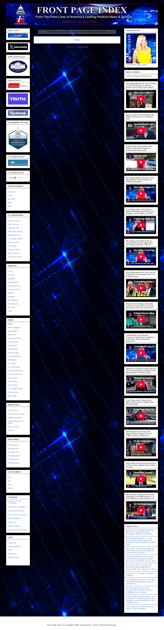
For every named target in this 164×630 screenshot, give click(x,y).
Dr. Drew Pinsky (14, 367)
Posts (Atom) (82, 47)
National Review (14, 286)
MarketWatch (13, 300)
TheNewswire (13, 459)
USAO (10, 488)
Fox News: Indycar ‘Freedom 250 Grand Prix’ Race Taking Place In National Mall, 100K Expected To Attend (141, 567)
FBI (9, 477)
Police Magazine (14, 546)
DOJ (9, 485)
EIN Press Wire (14, 463)
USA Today (12, 246)
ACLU (11, 430)
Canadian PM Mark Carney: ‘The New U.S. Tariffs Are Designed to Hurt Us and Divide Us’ (140, 582)
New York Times (14, 221)
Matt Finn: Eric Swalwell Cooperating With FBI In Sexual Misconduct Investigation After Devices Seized (140, 532)
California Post (13, 228)
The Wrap (12, 307)
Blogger (113, 625)
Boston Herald (13, 253)
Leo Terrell (12, 363)
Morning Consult (14, 289)
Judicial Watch (13, 410)
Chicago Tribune (14, 249)
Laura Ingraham (14, 356)
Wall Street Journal (15, 231)
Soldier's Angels (14, 526)
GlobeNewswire (14, 456)
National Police (13, 557)
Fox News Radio (14, 338)
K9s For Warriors (14, 518)
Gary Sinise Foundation (17, 507)
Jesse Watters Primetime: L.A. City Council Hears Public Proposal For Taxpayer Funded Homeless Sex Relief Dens (141, 541)
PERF (10, 550)
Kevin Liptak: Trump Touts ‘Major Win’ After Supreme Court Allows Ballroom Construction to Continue (140, 551)
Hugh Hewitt (12, 349)
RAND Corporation (15, 418)
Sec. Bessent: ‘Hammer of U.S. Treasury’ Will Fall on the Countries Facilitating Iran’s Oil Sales (139, 590)
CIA (9, 481)
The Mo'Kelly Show (15, 374)
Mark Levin (12, 335)
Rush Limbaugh (14, 327)
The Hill (11, 275)
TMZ (10, 311)
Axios (10, 271)
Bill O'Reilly (12, 396)
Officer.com (12, 554)
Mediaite (11, 297)
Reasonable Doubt (15, 371)
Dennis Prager (13, 353)
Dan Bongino (13, 331)
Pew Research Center (16, 414)
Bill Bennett (12, 360)
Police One (12, 543)
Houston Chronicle (15, 257)
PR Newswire (13, 445)
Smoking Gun (13, 304)
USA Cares (12, 522)
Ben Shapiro (12, 378)
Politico (10, 293)
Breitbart (11, 279)
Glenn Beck (12, 345)
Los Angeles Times (15, 239)
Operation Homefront (16, 511)
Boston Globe (13, 242)
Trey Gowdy (12, 385)
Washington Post (14, 235)
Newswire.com (13, 452)
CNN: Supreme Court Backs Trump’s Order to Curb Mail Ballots (140, 608)
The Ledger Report (15, 389)
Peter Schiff (12, 381)
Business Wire (13, 448)
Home (77, 40)
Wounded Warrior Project (17, 530)
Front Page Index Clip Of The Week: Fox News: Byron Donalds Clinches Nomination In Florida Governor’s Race (141, 559)
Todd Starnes (13, 392)
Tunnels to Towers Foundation (15, 502)
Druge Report (13, 282)
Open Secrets (13, 427)
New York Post (13, 224)
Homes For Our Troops (17, 514)
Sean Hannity (13, 342)
